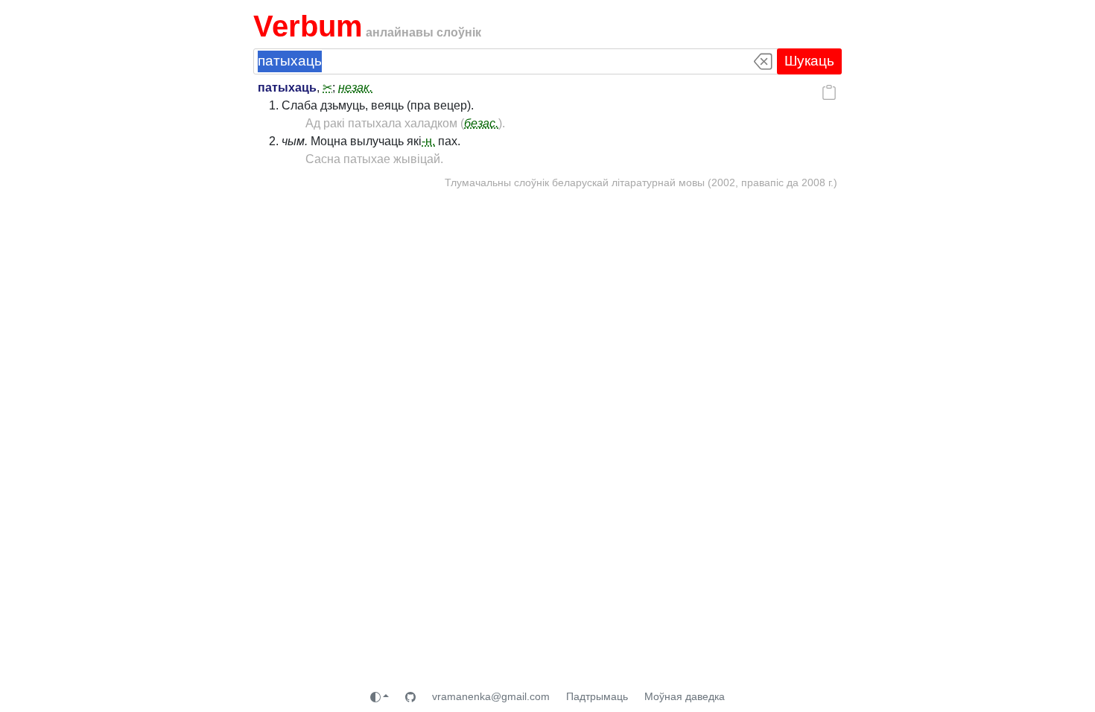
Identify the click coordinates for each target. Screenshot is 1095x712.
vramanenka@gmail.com (491, 696)
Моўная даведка (684, 696)
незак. (355, 87)
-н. (428, 141)
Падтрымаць (597, 696)
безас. (481, 123)
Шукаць (809, 61)
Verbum (308, 26)
